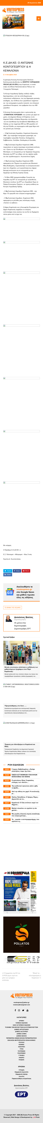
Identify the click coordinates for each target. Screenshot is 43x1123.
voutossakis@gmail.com (21, 1005)
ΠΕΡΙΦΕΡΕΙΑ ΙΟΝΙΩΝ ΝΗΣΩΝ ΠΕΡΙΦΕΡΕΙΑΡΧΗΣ (21, 1038)
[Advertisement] (21, 847)
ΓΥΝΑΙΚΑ (21, 1055)
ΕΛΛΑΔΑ (21, 1042)
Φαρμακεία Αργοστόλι (21, 1072)
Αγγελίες (21, 1076)
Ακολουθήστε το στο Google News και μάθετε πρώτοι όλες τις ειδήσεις (26, 592)
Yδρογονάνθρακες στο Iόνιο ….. (16, 706)
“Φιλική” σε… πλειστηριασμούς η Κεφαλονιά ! (35, 975)
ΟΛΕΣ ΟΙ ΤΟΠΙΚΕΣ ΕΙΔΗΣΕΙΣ (21, 1025)
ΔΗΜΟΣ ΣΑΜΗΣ (21, 1034)
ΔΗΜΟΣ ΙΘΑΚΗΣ (21, 1036)
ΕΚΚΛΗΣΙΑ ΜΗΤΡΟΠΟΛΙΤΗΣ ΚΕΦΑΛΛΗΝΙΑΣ (21, 1040)
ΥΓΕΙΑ (21, 1049)
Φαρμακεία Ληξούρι (21, 1074)
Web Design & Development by (25, 1117)
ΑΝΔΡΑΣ (21, 1057)
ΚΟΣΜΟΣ (21, 1044)
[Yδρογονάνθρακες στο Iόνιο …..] (21, 693)
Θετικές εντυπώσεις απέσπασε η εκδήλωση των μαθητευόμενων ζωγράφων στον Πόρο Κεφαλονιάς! (21, 669)
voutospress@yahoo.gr (21, 1002)
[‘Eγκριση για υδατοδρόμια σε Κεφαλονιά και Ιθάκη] (21, 732)
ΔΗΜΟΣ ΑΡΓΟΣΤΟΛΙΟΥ (21, 1029)
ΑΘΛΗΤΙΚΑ (21, 1047)
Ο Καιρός (21, 1070)
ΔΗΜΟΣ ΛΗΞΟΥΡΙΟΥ (21, 1031)
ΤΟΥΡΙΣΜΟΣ (21, 1051)
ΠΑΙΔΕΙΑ (21, 1060)
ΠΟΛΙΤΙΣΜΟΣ (21, 1053)
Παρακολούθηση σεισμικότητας (21, 1078)
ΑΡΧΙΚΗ (21, 1021)
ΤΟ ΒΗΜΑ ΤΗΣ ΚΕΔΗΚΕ (13, 607)
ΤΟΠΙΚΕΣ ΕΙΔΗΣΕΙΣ (22, 1023)
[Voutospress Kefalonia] (13, 10)
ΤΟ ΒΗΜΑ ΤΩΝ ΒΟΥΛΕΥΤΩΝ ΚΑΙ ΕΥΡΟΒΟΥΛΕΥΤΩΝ (21, 1027)
